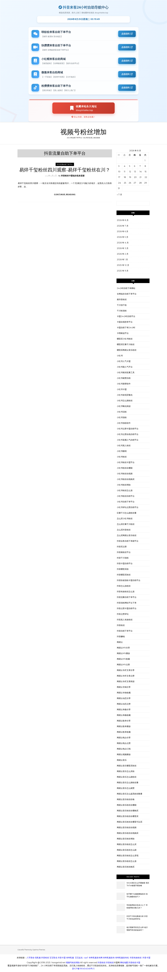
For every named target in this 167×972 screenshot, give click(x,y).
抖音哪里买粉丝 (124, 575)
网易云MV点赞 (123, 664)
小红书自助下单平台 (125, 502)
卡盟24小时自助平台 (126, 316)
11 (124, 171)
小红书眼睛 (122, 451)
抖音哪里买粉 (123, 569)
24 (119, 183)
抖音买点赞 (122, 546)
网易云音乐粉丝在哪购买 (127, 810)
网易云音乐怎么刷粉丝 (126, 777)
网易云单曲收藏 (124, 715)
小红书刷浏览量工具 (125, 372)
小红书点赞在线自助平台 (127, 434)
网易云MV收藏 (123, 659)
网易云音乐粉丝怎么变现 (127, 855)
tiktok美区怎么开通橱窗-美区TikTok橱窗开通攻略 (138, 884)
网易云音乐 (122, 760)
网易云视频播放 (124, 754)
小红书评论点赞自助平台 (127, 507)
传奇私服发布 (109, 957)
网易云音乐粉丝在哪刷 (126, 805)
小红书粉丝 (122, 457)
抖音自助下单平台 (125, 631)
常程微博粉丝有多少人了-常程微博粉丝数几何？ (137, 906)
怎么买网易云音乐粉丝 (126, 535)
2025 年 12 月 (123, 265)
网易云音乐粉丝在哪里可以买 (129, 822)
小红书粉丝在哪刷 (125, 468)
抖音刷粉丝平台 (124, 552)
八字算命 (30, 957)
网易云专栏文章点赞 (125, 676)
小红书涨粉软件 (124, 423)
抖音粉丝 (121, 625)
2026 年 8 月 (122, 220)
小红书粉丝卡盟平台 (125, 462)
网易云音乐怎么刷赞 (125, 788)
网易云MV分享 (123, 648)
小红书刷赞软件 (124, 384)
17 (119, 177)
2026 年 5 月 (122, 237)
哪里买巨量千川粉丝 (125, 344)
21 (140, 177)
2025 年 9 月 (122, 271)
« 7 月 (119, 194)
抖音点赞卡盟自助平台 (126, 608)
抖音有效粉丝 (136, 957)
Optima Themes (38, 950)
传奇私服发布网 (95, 957)
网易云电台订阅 (124, 749)
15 (145, 171)
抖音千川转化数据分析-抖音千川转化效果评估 (137, 917)
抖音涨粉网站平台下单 (126, 603)
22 (146, 177)
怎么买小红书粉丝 (125, 518)
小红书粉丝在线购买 (125, 479)
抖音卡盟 (62, 957)
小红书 (120, 355)
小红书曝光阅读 (124, 406)
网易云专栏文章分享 (125, 670)
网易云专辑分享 (124, 687)
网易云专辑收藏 (124, 693)
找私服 (38, 957)
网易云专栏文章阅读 (125, 681)
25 (125, 183)
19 (130, 177)
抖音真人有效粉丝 (125, 619)
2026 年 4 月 (123, 243)
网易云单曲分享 (124, 709)
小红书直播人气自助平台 (127, 440)
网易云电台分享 (124, 737)
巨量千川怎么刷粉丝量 (126, 513)
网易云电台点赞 (124, 743)
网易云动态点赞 (124, 704)
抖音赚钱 (121, 636)
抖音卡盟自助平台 (125, 563)
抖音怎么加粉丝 (124, 586)
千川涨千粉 (122, 305)
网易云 (120, 642)
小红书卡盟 (122, 389)
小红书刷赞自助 (124, 378)
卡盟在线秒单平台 (125, 322)
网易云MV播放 (123, 653)
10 (119, 171)
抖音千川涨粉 (123, 558)
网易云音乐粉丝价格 (125, 799)
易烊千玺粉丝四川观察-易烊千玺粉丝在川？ (64, 170)
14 (140, 171)
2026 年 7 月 (122, 226)
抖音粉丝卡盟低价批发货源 (72, 175)
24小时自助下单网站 (126, 288)
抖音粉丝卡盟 (134, 962)
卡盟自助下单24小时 (126, 327)
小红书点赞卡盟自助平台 (127, 429)
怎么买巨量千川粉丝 (125, 524)
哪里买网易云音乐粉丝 (126, 350)
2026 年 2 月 (122, 254)
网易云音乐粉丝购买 (125, 867)
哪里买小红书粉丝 (125, 339)
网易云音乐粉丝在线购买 (127, 833)
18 (125, 177)
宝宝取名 (53, 957)
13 (135, 171)
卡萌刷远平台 (123, 333)
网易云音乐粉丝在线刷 (126, 827)
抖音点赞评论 (123, 614)
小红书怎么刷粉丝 (125, 400)
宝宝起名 (79, 957)
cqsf (86, 957)
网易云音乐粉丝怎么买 (126, 844)
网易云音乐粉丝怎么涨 (126, 861)
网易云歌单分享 (124, 721)
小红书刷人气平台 (125, 367)
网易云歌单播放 (124, 726)
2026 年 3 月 (122, 248)
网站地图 (124, 962)
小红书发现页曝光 (125, 395)
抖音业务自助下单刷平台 (127, 541)
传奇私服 (70, 957)
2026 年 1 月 (122, 259)
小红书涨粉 (122, 417)
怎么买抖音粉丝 (124, 530)
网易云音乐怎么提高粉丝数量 (129, 794)
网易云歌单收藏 (124, 732)
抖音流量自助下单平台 (65, 164)
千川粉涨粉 (122, 311)
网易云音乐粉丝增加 (125, 839)
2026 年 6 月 (122, 231)
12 (130, 171)
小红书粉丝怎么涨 (125, 490)
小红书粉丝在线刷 (125, 473)
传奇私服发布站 (122, 957)
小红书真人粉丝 (124, 445)
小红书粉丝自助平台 (125, 496)
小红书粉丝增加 (124, 485)
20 (135, 177)
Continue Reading (65, 194)
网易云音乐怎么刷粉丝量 (127, 782)
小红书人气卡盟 (124, 361)
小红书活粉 (122, 412)
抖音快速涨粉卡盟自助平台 (128, 580)
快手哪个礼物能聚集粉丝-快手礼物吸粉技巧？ (137, 895)
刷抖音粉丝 (122, 299)
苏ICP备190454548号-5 (83, 968)
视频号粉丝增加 (83, 132)
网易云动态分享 (124, 698)
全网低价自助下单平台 (126, 294)
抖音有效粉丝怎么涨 (125, 591)
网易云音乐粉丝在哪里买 (127, 816)
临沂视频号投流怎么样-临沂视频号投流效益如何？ (137, 928)
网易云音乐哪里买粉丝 (126, 766)
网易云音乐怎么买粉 (125, 771)
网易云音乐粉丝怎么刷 (126, 850)
